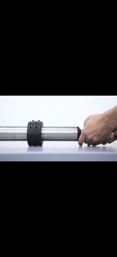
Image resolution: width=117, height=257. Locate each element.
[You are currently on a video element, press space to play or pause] (58, 128)
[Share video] (111, 5)
